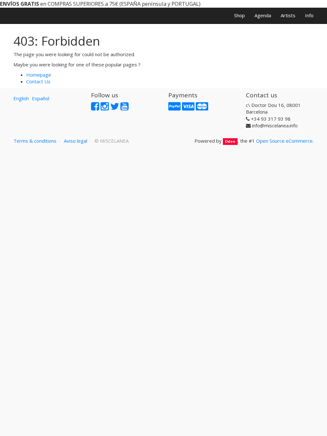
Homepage (38, 74)
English (21, 98)
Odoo (230, 141)
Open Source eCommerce (284, 141)
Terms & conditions (35, 141)
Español (40, 98)
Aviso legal (75, 141)
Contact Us (38, 81)
